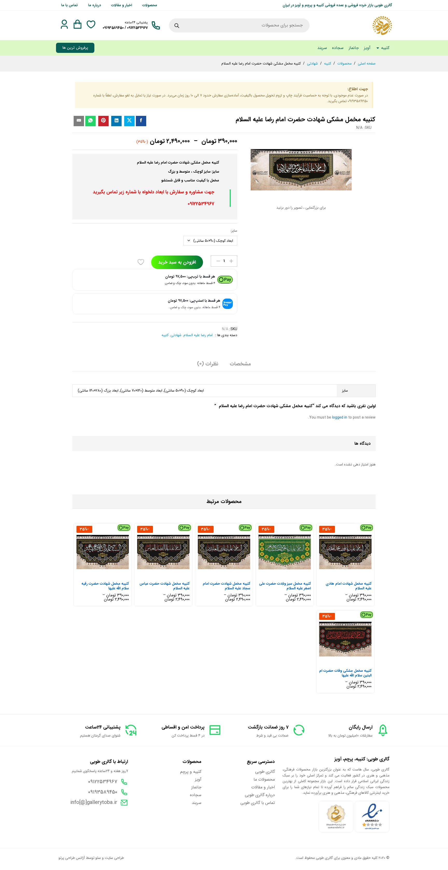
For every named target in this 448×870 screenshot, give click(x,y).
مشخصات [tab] (240, 363)
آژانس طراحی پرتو (72, 858)
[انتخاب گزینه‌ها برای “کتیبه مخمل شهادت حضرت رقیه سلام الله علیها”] (107, 575)
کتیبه (165, 335)
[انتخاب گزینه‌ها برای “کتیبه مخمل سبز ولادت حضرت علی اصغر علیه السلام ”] (289, 575)
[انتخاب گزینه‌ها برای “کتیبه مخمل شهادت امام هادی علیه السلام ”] (350, 575)
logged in (339, 417)
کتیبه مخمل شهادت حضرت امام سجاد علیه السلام (226, 586)
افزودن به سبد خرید (177, 262)
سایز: (233, 230)
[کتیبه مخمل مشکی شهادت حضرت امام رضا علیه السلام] (141, 121)
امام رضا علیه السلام (198, 335)
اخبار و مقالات (121, 5)
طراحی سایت (114, 858)
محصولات (149, 5)
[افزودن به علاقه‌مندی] (141, 262)
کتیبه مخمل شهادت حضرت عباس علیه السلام (164, 586)
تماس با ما (69, 5)
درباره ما (94, 5)
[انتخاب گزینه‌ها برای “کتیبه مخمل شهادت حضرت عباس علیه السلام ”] (168, 575)
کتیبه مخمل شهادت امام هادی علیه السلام (349, 586)
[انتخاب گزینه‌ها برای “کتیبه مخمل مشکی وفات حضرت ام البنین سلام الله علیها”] (350, 662)
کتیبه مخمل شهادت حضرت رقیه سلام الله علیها (105, 586)
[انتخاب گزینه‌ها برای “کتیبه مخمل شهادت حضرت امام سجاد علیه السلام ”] (229, 575)
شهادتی (176, 335)
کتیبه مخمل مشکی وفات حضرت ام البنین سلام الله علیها (345, 673)
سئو (98, 858)
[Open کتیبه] (378, 48)
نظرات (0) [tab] (207, 363)
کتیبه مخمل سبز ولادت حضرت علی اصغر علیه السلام (285, 586)
